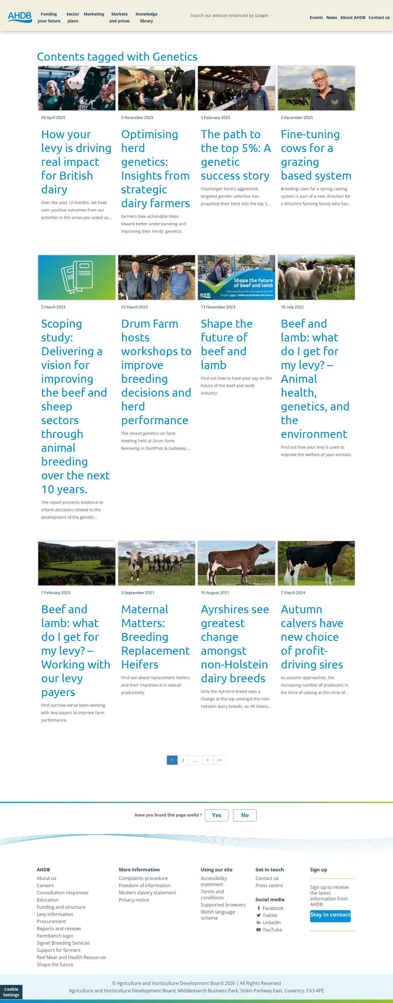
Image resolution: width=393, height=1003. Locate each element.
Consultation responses (63, 892)
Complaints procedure (143, 878)
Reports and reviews (59, 928)
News (331, 17)
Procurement (51, 921)
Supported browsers (223, 905)
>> (219, 760)
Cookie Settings (11, 992)
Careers (45, 885)
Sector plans (72, 17)
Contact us (379, 17)
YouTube (272, 930)
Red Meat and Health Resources (71, 957)
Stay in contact (330, 914)
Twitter (270, 915)
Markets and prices (119, 17)
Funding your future (49, 17)
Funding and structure (61, 907)
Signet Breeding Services (63, 943)
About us (46, 878)
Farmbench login (55, 936)
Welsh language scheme (218, 915)
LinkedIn (272, 922)
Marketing (94, 14)
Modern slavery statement (147, 892)
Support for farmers (59, 950)
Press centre (269, 885)
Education (48, 900)
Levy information (55, 914)
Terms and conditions (212, 894)
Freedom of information (145, 885)
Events (316, 17)
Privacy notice (134, 900)
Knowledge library (146, 17)
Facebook (273, 908)
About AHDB (352, 17)
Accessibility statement (214, 881)
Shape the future (55, 964)
